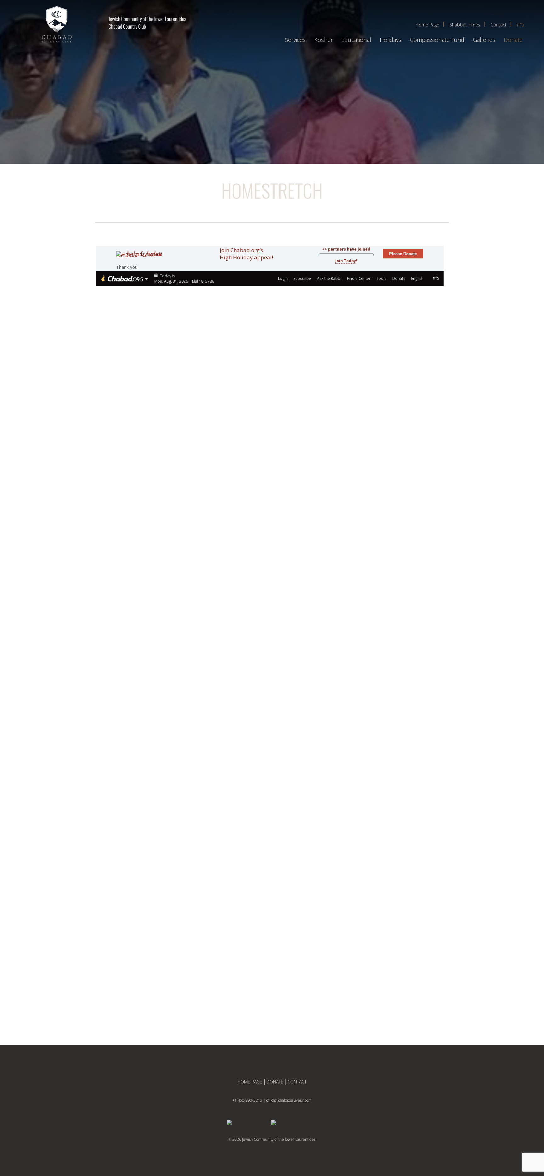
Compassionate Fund (437, 39)
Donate (513, 39)
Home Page (427, 25)
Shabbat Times (465, 25)
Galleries (484, 39)
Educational (356, 39)
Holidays (390, 39)
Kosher (323, 39)
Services (295, 39)
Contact (498, 25)
